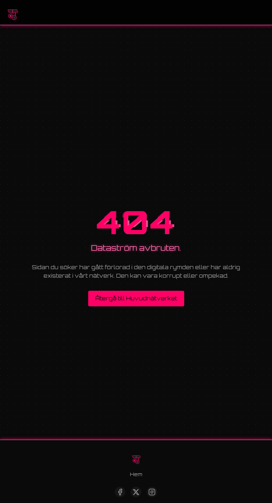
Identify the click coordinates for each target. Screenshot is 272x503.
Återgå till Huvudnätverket (136, 298)
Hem (136, 474)
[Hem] (12, 12)
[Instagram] (152, 492)
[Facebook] (120, 492)
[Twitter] (136, 492)
